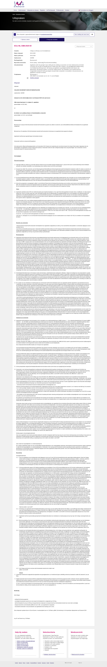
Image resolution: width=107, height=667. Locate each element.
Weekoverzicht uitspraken (78, 654)
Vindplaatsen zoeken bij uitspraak (25, 647)
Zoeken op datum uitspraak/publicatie (26, 641)
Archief (48, 662)
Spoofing (39, 662)
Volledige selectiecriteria (50, 654)
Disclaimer (52, 662)
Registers (42, 10)
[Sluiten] (92, 34)
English (16, 662)
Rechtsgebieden (18, 60)
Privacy (24, 662)
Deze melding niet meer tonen (82, 34)
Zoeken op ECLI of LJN (22, 644)
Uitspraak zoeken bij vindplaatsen (25, 648)
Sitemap (20, 662)
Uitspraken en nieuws (33, 10)
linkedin (90, 663)
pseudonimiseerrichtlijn (46, 34)
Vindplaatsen (17, 74)
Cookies (27, 662)
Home (15, 10)
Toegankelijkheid (33, 662)
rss (73, 663)
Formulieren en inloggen (86, 10)
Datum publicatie (18, 55)
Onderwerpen (22, 10)
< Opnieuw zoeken (25, 39)
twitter (83, 663)
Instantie (16, 50)
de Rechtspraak (51, 10)
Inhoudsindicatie (18, 65)
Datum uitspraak (18, 53)
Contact (67, 10)
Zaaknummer (17, 58)
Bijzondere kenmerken (20, 62)
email (75, 663)
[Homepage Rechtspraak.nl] (18, 3)
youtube (92, 663)
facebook (85, 663)
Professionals (60, 10)
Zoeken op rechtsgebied (22, 645)
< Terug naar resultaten (51, 39)
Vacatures (44, 662)
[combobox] (83, 46)
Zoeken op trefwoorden (22, 642)
